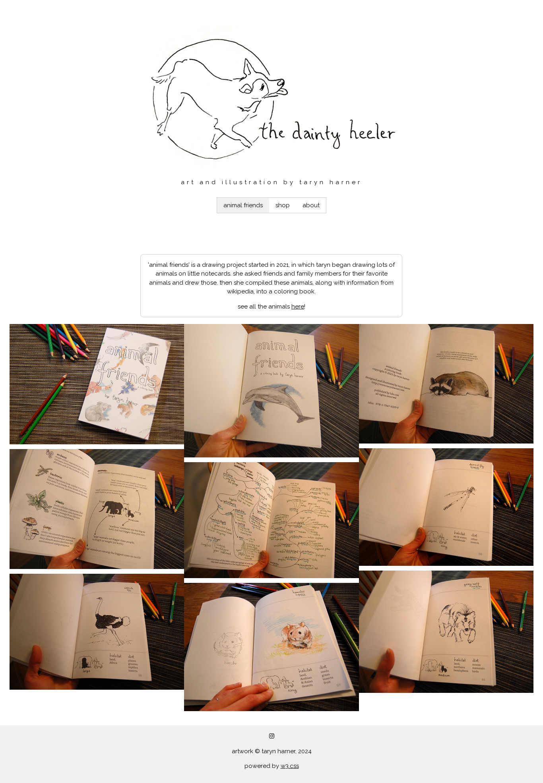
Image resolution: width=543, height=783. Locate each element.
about (311, 205)
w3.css (290, 766)
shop (282, 205)
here (297, 306)
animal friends (243, 205)
